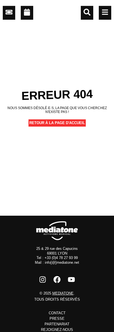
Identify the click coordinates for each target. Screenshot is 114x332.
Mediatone (63, 293)
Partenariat (57, 324)
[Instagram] (42, 279)
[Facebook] (57, 279)
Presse (57, 318)
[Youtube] (71, 279)
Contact (57, 313)
